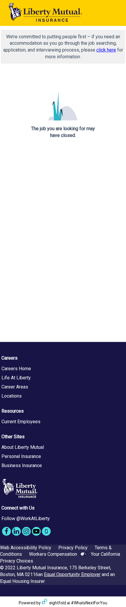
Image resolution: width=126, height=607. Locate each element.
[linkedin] (16, 531)
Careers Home (16, 368)
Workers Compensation (53, 554)
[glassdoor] (46, 531)
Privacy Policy (73, 547)
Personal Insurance (21, 456)
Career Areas (14, 387)
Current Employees (20, 421)
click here (106, 50)
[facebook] (6, 531)
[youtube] (36, 531)
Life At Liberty (16, 378)
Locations (11, 396)
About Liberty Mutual (22, 447)
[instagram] (26, 531)
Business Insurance (21, 465)
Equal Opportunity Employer (72, 574)
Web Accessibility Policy (25, 547)
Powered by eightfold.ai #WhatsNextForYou (63, 603)
